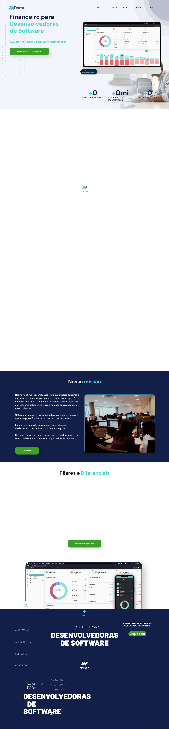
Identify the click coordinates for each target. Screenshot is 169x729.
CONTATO (21, 665)
